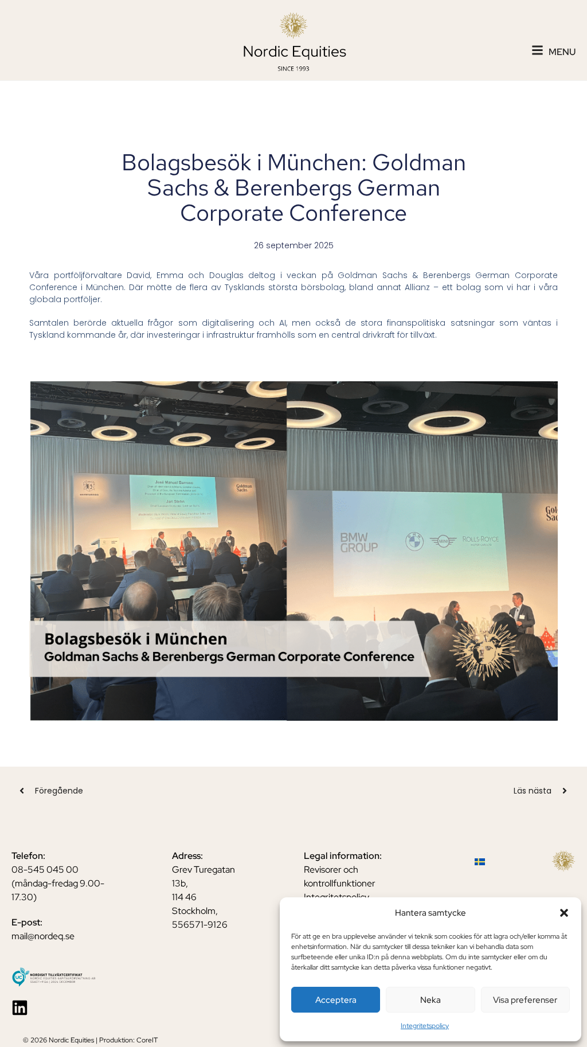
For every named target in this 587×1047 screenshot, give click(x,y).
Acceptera (336, 1000)
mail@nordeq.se (43, 936)
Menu (562, 52)
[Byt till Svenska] (480, 861)
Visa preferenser (525, 1000)
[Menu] (537, 50)
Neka (430, 1000)
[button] (564, 913)
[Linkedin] (19, 1007)
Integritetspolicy (425, 1025)
